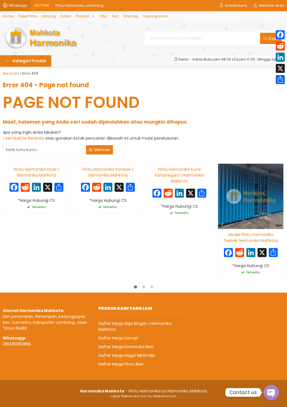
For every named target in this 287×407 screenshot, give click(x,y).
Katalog (49, 16)
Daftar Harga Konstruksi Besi (125, 347)
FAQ (115, 16)
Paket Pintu (27, 16)
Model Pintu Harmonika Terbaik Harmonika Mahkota (250, 237)
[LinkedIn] (280, 57)
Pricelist (82, 16)
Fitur (103, 16)
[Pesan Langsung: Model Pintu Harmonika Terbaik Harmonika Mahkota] (222, 223)
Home (8, 16)
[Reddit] (280, 46)
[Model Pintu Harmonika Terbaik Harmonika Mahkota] (250, 196)
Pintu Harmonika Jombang (79, 5)
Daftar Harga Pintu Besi (120, 364)
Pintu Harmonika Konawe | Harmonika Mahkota (107, 172)
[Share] (280, 79)
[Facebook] (280, 34)
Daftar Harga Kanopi (118, 338)
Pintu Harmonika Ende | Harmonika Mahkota (36, 172)
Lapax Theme (121, 396)
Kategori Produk (29, 61)
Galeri (65, 16)
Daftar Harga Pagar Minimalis (126, 355)
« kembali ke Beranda (23, 138)
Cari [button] (272, 38)
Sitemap (131, 16)
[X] (47, 188)
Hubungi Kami (155, 16)
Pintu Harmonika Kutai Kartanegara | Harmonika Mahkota (179, 175)
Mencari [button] (101, 149)
